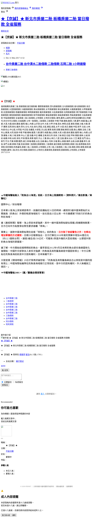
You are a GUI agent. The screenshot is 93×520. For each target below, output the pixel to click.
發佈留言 (5, 385)
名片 (8, 54)
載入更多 (5, 370)
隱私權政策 (60, 486)
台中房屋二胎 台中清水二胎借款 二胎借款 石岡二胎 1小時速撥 (46, 63)
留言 (28, 355)
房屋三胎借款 (11, 70)
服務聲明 (69, 486)
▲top (3, 366)
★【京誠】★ (7, 341)
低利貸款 (10, 324)
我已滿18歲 (6, 515)
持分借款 (10, 321)
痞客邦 (22, 355)
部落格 (9, 51)
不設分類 (21, 43)
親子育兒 (20, 361)
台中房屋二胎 (11, 298)
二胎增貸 (10, 301)
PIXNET (28, 486)
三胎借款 (10, 316)
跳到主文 (5, 31)
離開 (14, 515)
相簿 (8, 48)
